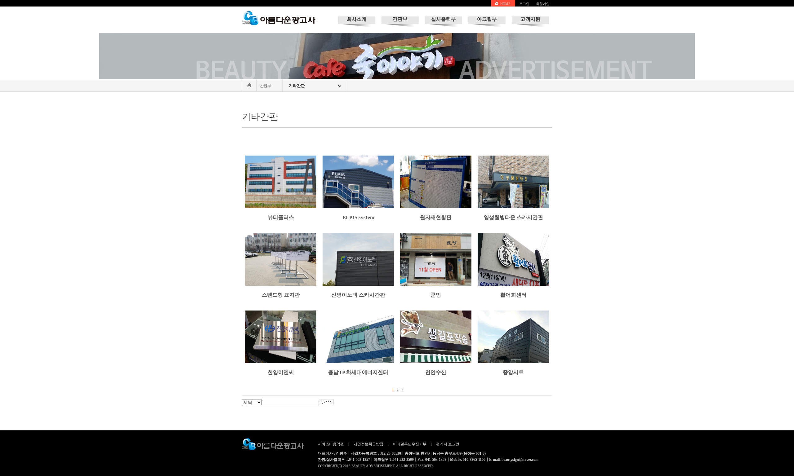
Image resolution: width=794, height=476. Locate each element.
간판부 (400, 19)
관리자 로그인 (447, 444)
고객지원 (530, 19)
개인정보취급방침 (368, 444)
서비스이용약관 (331, 444)
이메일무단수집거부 (409, 444)
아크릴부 (487, 19)
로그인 (524, 4)
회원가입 (543, 4)
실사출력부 (443, 19)
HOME (505, 4)
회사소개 (357, 19)
